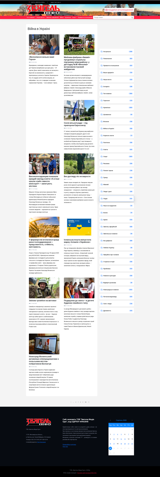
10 (114, 439)
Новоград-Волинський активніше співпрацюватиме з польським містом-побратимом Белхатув (44, 360)
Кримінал (68, 17)
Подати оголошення (120, 9)
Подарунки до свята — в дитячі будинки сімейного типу (79, 301)
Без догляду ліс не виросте (77, 176)
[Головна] (43, 10)
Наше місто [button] (40, 17)
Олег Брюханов (41, 442)
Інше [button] (74, 17)
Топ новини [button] (30, 17)
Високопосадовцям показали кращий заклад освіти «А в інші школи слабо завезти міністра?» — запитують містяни (44, 181)
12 (121, 439)
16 (110, 444)
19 (121, 444)
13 (125, 439)
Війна (62, 17)
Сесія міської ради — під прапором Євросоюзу (75, 124)
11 (88, 402)
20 (125, 444)
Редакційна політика (69, 444)
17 (114, 444)
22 (132, 444)
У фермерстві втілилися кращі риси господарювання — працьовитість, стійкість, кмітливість (44, 243)
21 (128, 444)
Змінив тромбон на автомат (42, 300)
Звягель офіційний (52, 17)
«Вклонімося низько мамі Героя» (41, 58)
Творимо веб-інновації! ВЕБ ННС (87, 473)
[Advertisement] (44, 118)
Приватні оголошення (85, 17)
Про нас (65, 446)
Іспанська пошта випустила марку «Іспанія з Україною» (77, 240)
